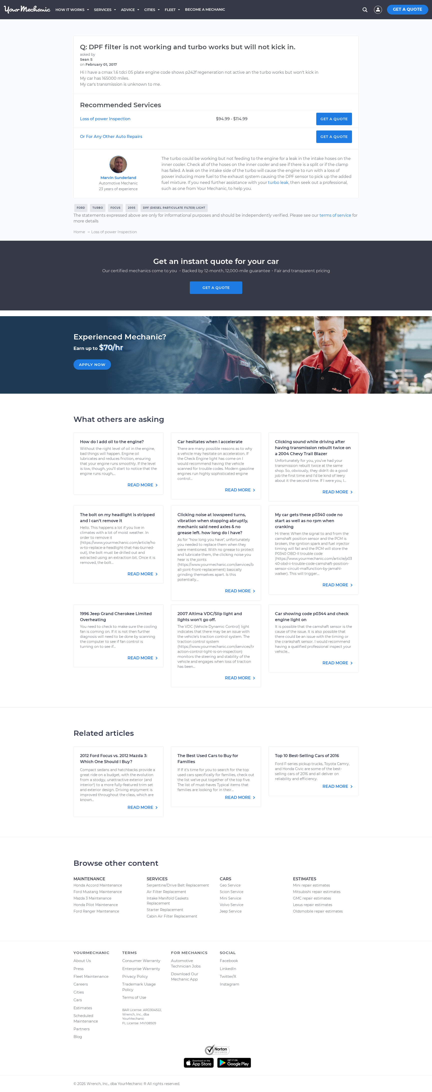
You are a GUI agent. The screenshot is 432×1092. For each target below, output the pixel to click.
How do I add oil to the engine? (112, 441)
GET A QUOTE (407, 9)
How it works (70, 9)
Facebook (229, 960)
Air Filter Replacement (166, 892)
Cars (78, 1000)
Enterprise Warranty (141, 968)
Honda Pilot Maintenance (96, 905)
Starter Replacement (165, 910)
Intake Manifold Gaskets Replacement (167, 901)
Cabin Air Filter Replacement (172, 916)
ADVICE (128, 9)
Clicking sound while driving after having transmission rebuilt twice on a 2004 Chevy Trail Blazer (313, 447)
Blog (78, 1036)
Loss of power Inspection (105, 118)
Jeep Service (231, 911)
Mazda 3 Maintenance (92, 898)
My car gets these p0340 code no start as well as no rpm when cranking (308, 520)
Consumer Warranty (141, 960)
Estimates (83, 1008)
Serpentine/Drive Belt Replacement (178, 885)
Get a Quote (334, 119)
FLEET (170, 9)
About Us (82, 960)
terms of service (335, 215)
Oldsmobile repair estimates (318, 911)
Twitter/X (228, 976)
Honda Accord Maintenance (98, 885)
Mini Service (230, 898)
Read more (141, 485)
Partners (82, 1029)
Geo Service (230, 885)
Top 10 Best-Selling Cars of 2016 (307, 755)
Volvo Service (231, 905)
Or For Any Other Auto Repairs (111, 136)
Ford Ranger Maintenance (96, 911)
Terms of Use (134, 997)
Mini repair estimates (311, 885)
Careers (81, 984)
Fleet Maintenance (91, 976)
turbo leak (278, 182)
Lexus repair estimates (312, 905)
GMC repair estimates (312, 898)
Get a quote (216, 287)
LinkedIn (228, 968)
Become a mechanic (205, 9)
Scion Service (231, 892)
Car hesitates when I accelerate (210, 441)
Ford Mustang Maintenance (98, 892)
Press (79, 968)
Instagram (229, 984)
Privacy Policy (135, 976)
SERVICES (103, 9)
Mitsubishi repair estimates (316, 892)
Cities (149, 9)
